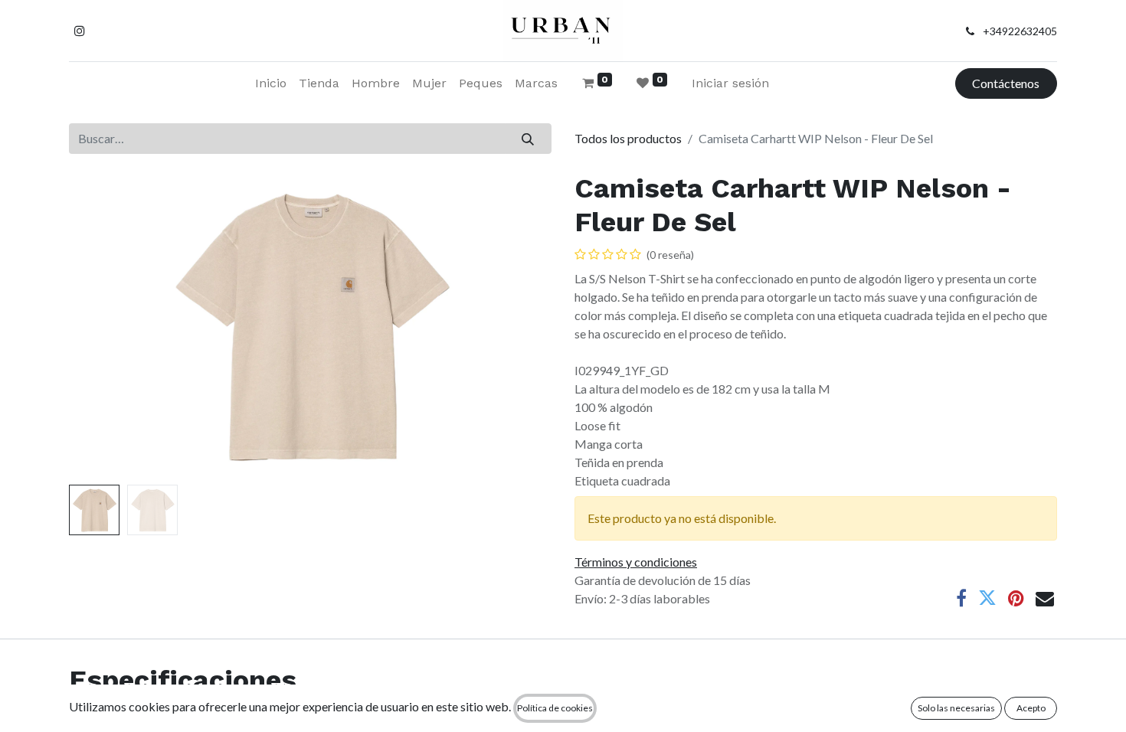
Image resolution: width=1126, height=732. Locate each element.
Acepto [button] (1031, 708)
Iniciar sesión (730, 83)
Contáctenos (1005, 83)
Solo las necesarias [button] (956, 708)
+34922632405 (1020, 31)
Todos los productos (628, 138)
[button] (105, 325)
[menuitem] (271, 83)
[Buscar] (528, 138)
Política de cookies (555, 708)
